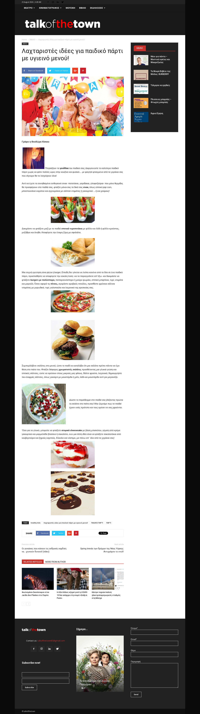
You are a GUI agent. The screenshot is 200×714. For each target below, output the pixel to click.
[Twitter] (62, 2)
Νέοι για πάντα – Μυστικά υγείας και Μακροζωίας (160, 59)
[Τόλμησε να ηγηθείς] (141, 89)
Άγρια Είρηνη (157, 113)
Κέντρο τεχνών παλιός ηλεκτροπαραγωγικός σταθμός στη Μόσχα (106, 595)
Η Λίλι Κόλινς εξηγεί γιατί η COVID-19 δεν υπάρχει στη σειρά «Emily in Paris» (72, 595)
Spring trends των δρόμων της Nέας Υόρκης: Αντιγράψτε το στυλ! (102, 550)
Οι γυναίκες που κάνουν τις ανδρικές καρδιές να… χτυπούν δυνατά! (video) (44, 550)
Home (24, 39)
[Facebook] (48, 2)
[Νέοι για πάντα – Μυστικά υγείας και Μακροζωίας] (141, 60)
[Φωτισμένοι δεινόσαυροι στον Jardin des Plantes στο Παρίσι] (38, 579)
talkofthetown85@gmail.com (51, 640)
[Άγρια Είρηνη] (141, 117)
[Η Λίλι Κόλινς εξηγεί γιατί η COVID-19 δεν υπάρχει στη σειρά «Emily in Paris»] (73, 579)
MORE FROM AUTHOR (55, 562)
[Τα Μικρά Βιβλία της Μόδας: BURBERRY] (141, 75)
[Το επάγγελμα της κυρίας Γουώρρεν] (100, 665)
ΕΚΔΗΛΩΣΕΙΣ (96, 7)
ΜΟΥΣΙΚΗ (70, 7)
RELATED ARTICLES (33, 562)
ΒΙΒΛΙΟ (82, 7)
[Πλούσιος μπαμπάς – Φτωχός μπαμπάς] (141, 103)
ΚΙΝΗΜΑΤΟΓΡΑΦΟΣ (49, 7)
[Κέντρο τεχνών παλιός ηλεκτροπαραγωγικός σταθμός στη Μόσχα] (108, 579)
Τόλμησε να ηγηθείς (160, 85)
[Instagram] (53, 2)
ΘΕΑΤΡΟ (28, 7)
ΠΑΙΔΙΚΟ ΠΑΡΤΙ (97, 523)
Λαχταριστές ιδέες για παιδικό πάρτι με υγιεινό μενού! (66, 523)
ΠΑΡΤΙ (108, 523)
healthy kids (35, 523)
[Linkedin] (57, 2)
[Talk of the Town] (100, 24)
